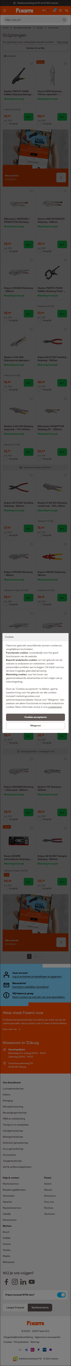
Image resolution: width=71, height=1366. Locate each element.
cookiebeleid (55, 707)
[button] (35, 717)
